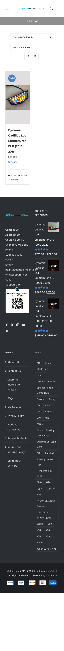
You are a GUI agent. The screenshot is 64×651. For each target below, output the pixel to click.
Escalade (50, 453)
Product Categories (13, 427)
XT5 (48, 530)
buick (40, 375)
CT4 (39, 405)
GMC (39, 482)
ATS (39, 362)
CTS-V (40, 424)
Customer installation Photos (14, 384)
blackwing (42, 369)
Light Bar (51, 488)
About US (13, 362)
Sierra (40, 524)
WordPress (51, 575)
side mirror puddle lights (44, 515)
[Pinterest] (6, 331)
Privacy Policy (15, 415)
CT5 (39, 411)
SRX (50, 524)
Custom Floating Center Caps (46, 433)
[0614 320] (32, 6)
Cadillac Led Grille (46, 381)
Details (23, 175)
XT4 (39, 530)
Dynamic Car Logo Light (46, 444)
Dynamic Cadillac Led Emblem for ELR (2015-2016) (17, 140)
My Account (14, 407)
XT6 (39, 536)
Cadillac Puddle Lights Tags (45, 390)
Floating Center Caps (45, 462)
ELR (39, 453)
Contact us (14, 370)
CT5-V (48, 411)
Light (39, 488)
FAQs (10, 398)
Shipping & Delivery (14, 463)
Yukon (40, 542)
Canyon (40, 399)
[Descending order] (50, 37)
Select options (14, 177)
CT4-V (48, 405)
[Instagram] (17, 324)
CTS (47, 417)
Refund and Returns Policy (16, 449)
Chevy (52, 399)
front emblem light (44, 473)
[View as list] (34, 56)
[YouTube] (23, 324)
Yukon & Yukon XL (46, 548)
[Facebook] (6, 324)
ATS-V (48, 362)
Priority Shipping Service (46, 503)
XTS (48, 536)
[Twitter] (12, 324)
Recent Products (17, 438)
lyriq (39, 494)
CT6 (39, 417)
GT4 (48, 482)
